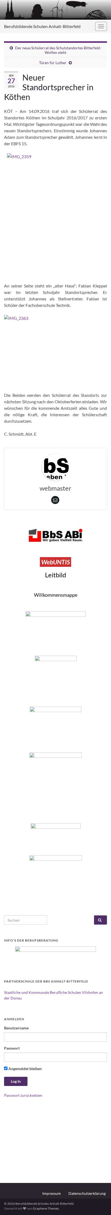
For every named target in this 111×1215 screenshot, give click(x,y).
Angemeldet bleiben (25, 1068)
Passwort (12, 1048)
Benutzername (16, 1028)
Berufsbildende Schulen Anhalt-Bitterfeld (42, 26)
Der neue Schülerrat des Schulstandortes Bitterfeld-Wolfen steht (58, 50)
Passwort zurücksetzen (23, 1095)
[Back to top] (99, 1203)
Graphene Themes (46, 1208)
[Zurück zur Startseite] (55, 10)
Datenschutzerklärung (87, 1193)
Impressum (51, 1193)
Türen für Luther (53, 62)
